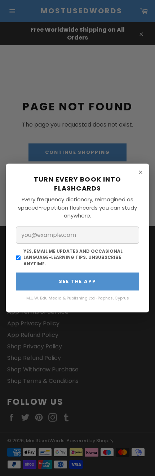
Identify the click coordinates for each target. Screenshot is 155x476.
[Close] (141, 172)
